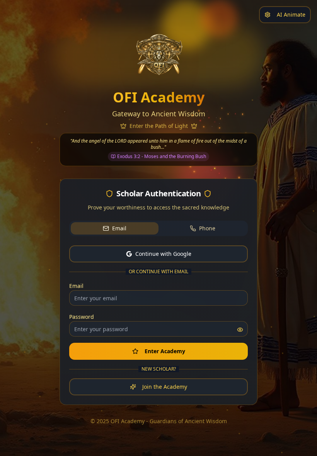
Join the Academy (164, 386)
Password (81, 316)
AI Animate (291, 14)
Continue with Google (163, 253)
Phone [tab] (207, 228)
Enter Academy (165, 351)
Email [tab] (119, 228)
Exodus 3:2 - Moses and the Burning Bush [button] (161, 156)
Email (76, 285)
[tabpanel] (158, 320)
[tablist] (158, 228)
